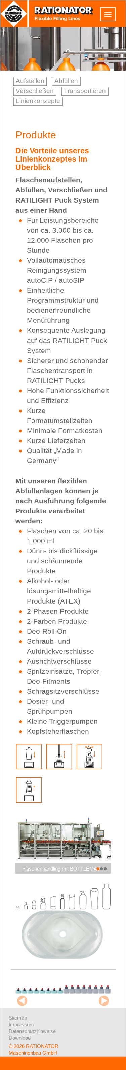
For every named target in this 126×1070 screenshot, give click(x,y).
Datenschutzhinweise (32, 1031)
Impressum (21, 1024)
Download (20, 1038)
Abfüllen (66, 80)
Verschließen (35, 90)
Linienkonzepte (38, 100)
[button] (98, 869)
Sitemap (18, 1018)
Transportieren (85, 90)
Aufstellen (30, 80)
